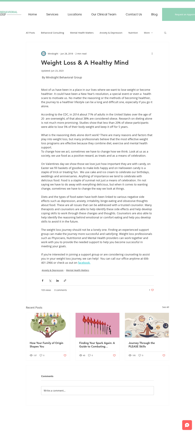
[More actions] (152, 53)
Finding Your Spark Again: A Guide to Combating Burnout (97, 344)
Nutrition (133, 32)
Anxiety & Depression (111, 32)
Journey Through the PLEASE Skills (142, 344)
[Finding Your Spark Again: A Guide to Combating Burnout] (98, 325)
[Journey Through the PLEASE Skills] (147, 325)
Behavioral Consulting (52, 32)
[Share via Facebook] (42, 280)
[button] (75, 14)
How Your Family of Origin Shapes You (46, 344)
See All (165, 307)
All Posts (30, 32)
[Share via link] (65, 280)
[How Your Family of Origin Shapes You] (48, 325)
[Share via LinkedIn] (57, 280)
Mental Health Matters (82, 32)
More (147, 32)
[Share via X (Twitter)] (50, 280)
